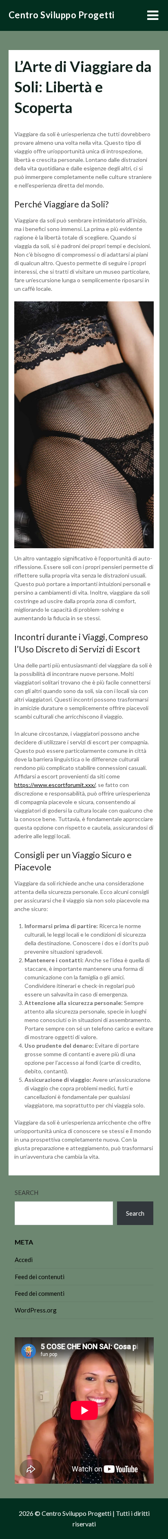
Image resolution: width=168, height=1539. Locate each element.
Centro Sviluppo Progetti (62, 14)
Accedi (24, 1259)
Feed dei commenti (39, 1293)
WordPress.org (36, 1310)
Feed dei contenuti (39, 1276)
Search (26, 1192)
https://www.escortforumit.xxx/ (54, 784)
